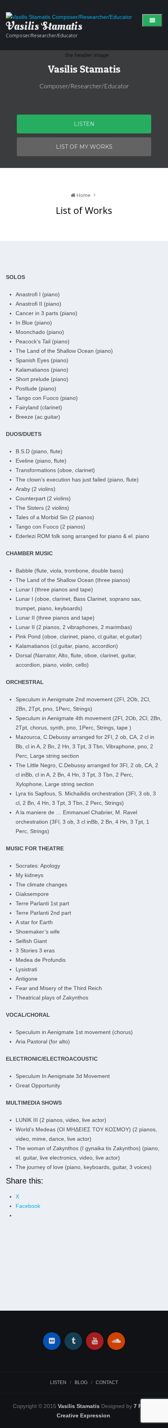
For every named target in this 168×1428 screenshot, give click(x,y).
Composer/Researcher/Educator (42, 35)
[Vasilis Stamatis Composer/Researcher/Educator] (69, 17)
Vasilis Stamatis (84, 69)
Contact (107, 1382)
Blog (81, 1382)
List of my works (84, 146)
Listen (84, 124)
